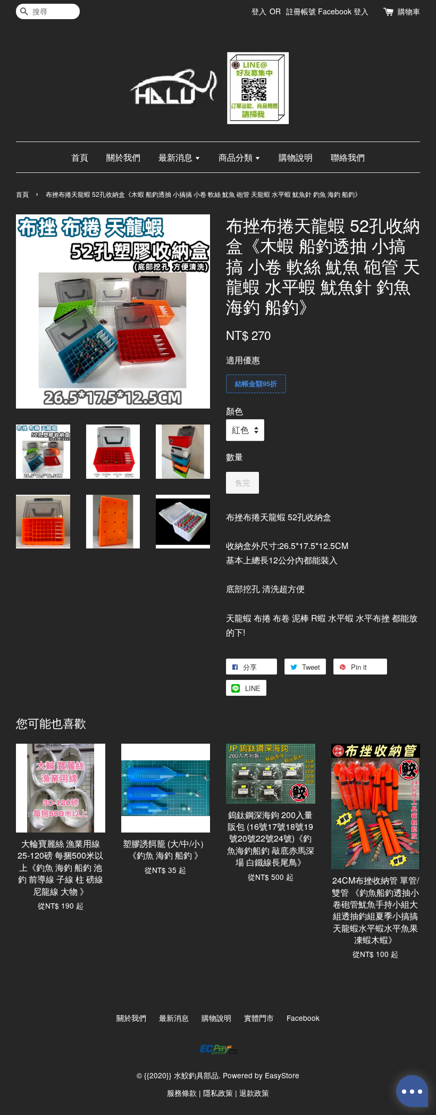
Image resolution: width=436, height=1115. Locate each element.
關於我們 (123, 157)
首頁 (79, 157)
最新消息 (176, 157)
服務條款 (182, 1092)
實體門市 (259, 1017)
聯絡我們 (348, 157)
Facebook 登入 (343, 11)
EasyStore (282, 1075)
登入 (258, 11)
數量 (234, 457)
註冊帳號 (301, 11)
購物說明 (296, 157)
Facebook (303, 1017)
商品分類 (237, 157)
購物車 (409, 11)
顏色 (234, 411)
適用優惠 (243, 360)
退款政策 (254, 1092)
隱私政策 (218, 1092)
